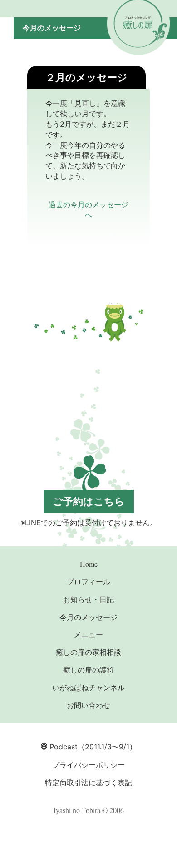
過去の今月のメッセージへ (88, 209)
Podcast (62, 746)
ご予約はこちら (89, 501)
